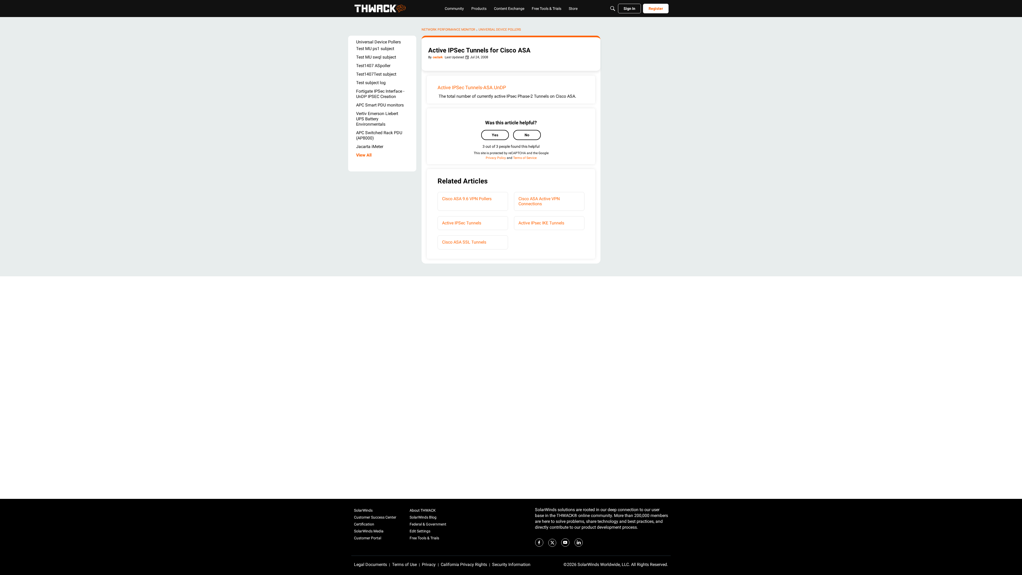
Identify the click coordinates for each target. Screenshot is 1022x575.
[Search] (612, 8)
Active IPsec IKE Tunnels (541, 222)
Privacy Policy (496, 158)
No (527, 135)
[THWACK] (380, 8)
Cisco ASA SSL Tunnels (464, 242)
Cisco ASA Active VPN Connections (539, 201)
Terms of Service (525, 158)
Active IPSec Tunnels (461, 222)
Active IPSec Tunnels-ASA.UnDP (472, 87)
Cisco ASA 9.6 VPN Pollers (467, 198)
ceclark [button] (438, 57)
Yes (495, 135)
